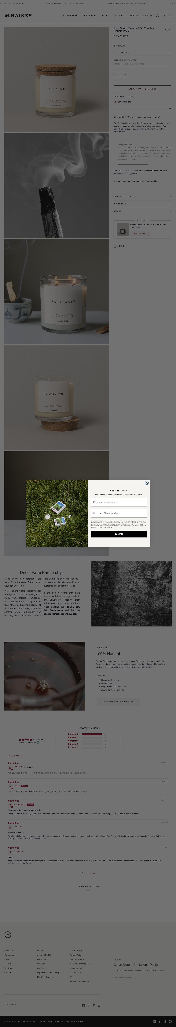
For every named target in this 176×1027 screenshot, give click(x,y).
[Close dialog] (146, 483)
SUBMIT (119, 534)
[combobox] (96, 513)
